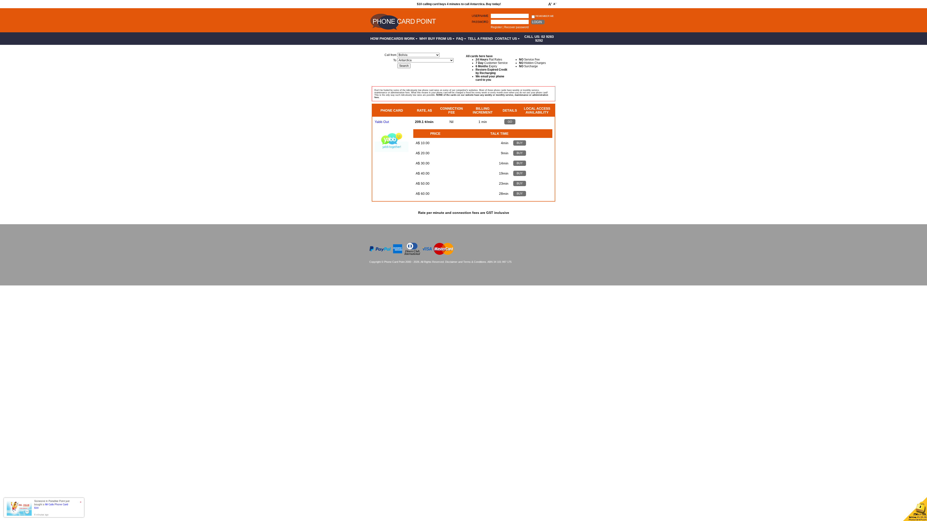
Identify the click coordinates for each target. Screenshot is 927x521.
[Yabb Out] (391, 151)
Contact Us (506, 39)
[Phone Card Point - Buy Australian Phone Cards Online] (403, 30)
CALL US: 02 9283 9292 (539, 38)
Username (480, 16)
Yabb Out (382, 122)
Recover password (516, 27)
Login (537, 22)
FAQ (460, 39)
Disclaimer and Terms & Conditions (465, 261)
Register (496, 27)
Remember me (544, 16)
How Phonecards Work (393, 39)
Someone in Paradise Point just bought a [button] (52, 504)
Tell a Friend (480, 39)
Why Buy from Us (436, 39)
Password (480, 22)
